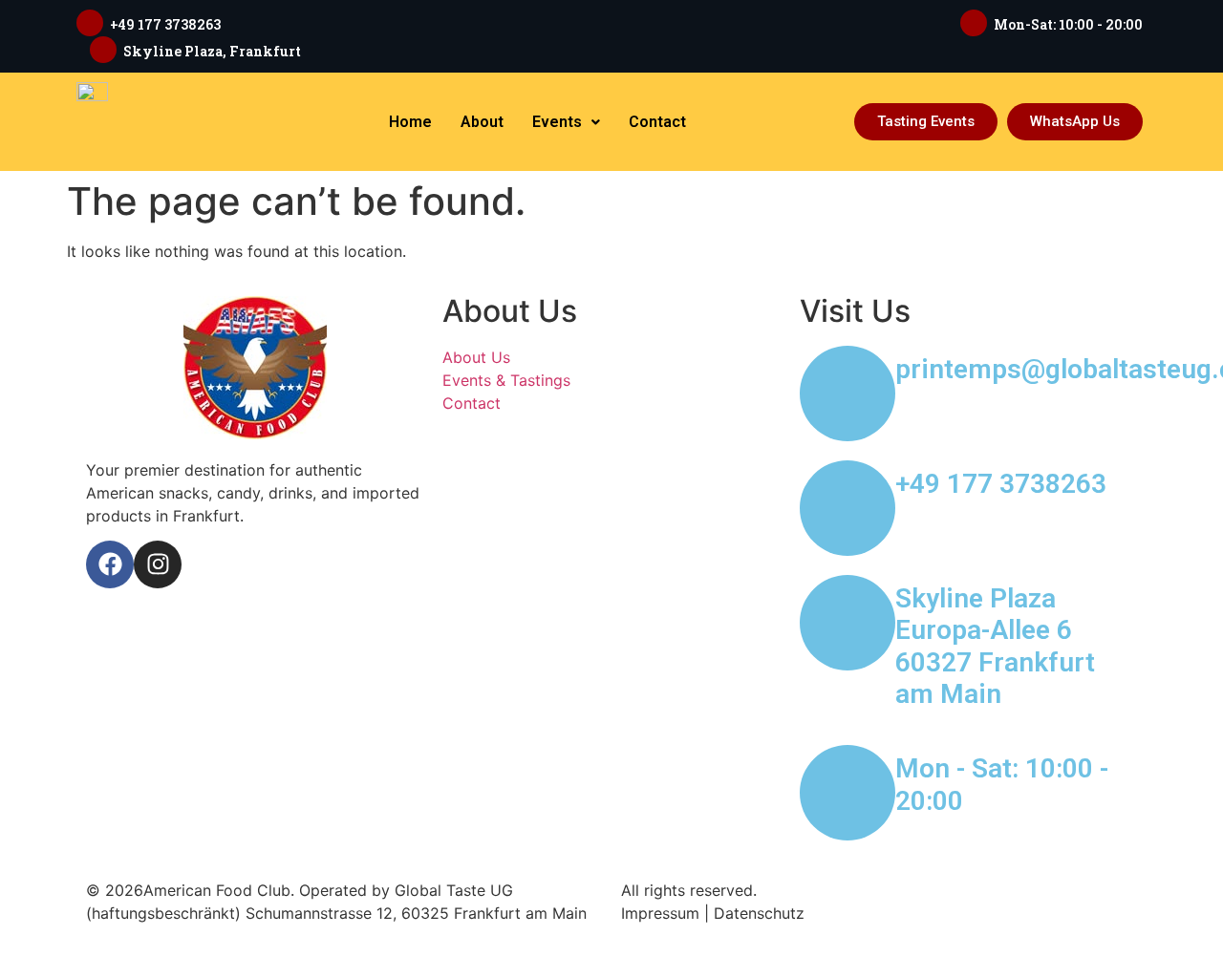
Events (557, 122)
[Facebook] (110, 564)
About (482, 122)
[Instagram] (158, 564)
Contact (657, 122)
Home (410, 122)
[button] (566, 122)
